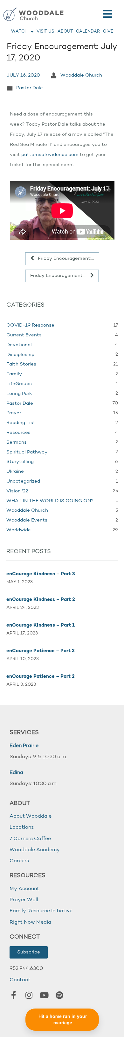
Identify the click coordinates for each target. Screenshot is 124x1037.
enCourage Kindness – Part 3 (40, 574)
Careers (19, 861)
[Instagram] (29, 995)
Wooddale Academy (35, 850)
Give (108, 31)
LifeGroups (19, 384)
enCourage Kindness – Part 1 (40, 625)
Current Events (24, 335)
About (65, 31)
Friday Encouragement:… (65, 258)
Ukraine (15, 471)
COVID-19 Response (30, 325)
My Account (24, 888)
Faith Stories (21, 364)
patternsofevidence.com (50, 155)
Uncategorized (23, 481)
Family (14, 374)
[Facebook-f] (13, 995)
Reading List (20, 423)
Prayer (13, 413)
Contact (20, 980)
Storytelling (20, 461)
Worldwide (18, 530)
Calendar (88, 31)
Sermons (16, 442)
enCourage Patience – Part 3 (40, 651)
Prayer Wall (24, 900)
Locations (22, 827)
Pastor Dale (29, 88)
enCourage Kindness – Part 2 (40, 599)
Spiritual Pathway (26, 452)
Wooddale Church (81, 75)
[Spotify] (59, 995)
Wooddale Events (26, 520)
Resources (18, 432)
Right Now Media (30, 922)
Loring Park (19, 393)
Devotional (19, 345)
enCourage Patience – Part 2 (40, 676)
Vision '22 (17, 491)
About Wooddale (31, 816)
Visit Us (45, 31)
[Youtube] (44, 995)
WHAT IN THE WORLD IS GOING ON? (49, 501)
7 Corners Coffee (30, 838)
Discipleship (20, 355)
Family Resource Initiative (41, 911)
